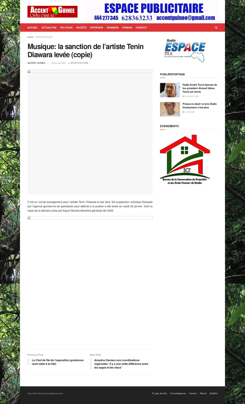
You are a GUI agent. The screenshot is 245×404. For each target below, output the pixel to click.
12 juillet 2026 (191, 96)
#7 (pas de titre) (159, 393)
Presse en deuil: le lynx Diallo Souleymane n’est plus (199, 105)
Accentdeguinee (178, 393)
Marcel (203, 393)
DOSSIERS (112, 27)
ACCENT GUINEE (36, 62)
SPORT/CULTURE (44, 36)
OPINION (127, 27)
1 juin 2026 (189, 111)
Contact (193, 393)
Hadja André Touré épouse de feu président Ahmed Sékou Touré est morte (199, 88)
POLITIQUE (66, 27)
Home (30, 36)
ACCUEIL (33, 27)
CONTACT (141, 27)
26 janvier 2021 (59, 62)
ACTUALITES (49, 27)
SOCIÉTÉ (81, 27)
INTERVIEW (96, 27)
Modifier (214, 393)
